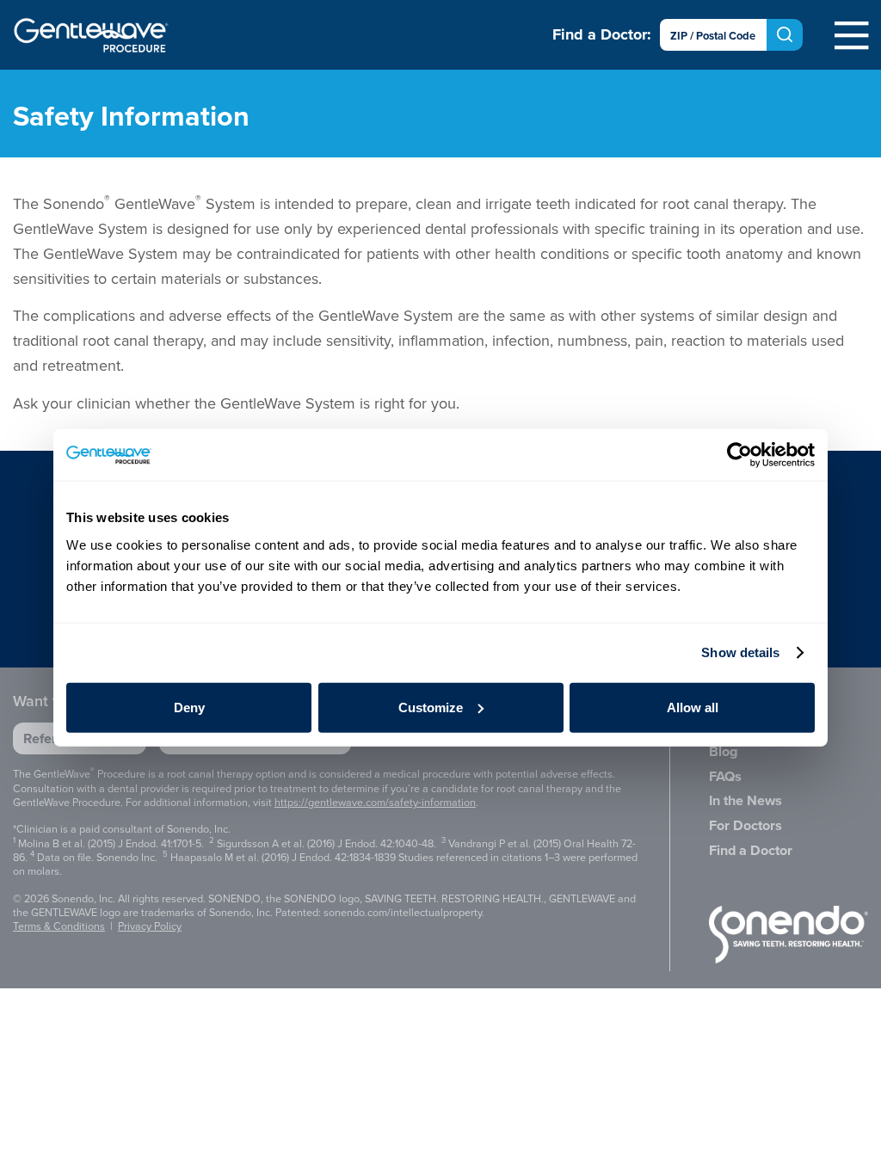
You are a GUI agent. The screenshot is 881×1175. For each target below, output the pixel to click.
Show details (740, 652)
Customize (430, 706)
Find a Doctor (750, 850)
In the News (745, 800)
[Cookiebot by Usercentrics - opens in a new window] (739, 455)
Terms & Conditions (59, 926)
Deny (189, 706)
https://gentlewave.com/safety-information (375, 802)
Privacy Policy (150, 926)
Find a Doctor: (601, 34)
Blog (723, 751)
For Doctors (745, 825)
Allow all (692, 706)
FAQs (725, 776)
